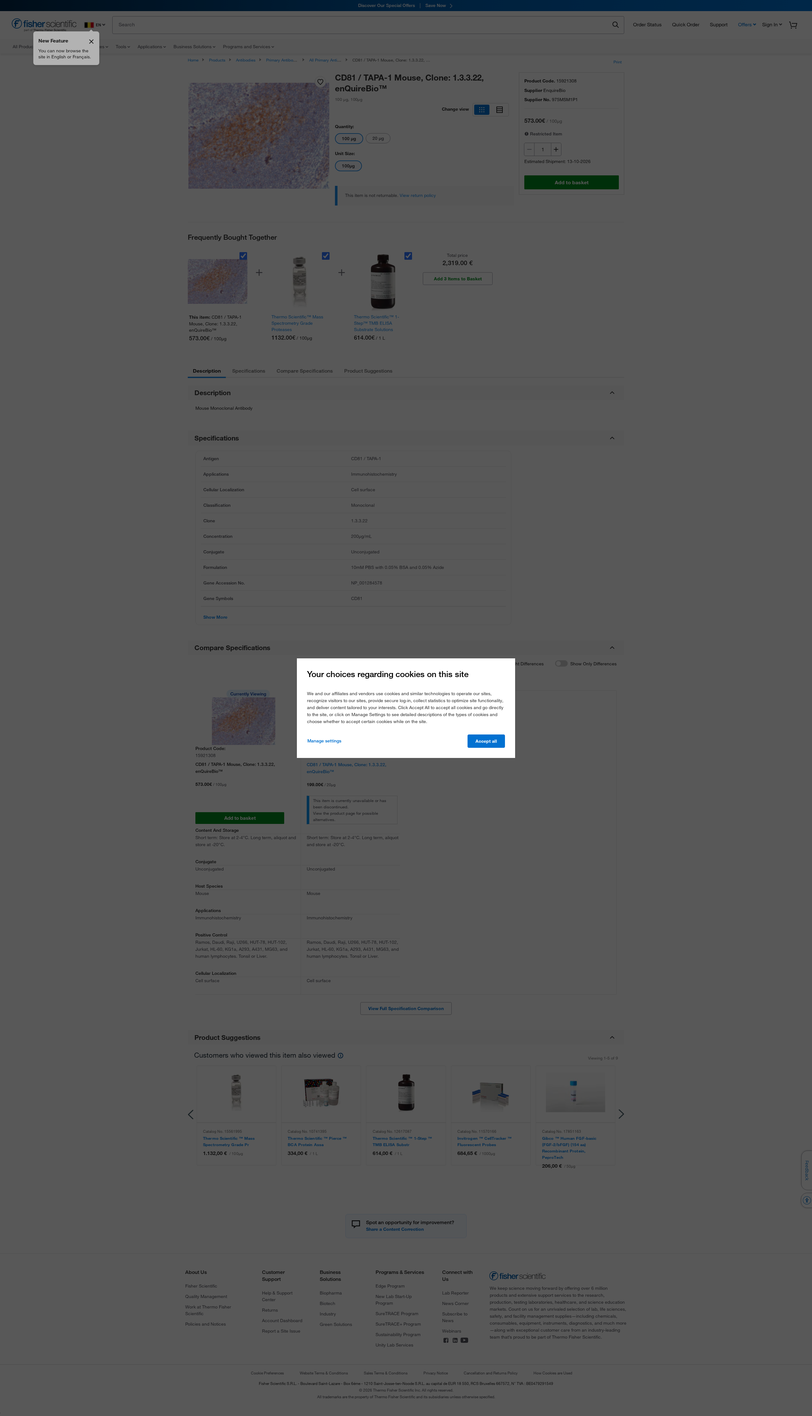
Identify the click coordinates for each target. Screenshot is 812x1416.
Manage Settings (324, 741)
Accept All (486, 741)
